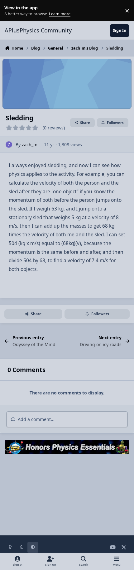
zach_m (29, 144)
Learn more (12, 11)
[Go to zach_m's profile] (9, 144)
